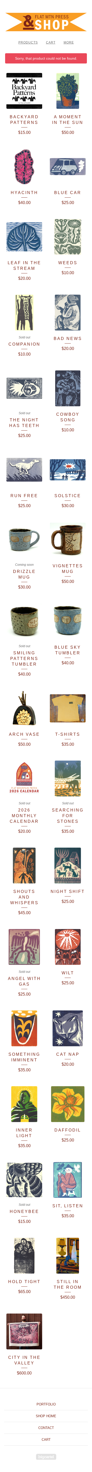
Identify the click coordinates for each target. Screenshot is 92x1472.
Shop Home (46, 1416)
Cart (50, 42)
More (69, 42)
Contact (46, 1428)
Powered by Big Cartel (46, 1457)
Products (28, 42)
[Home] (46, 22)
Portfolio (46, 1404)
